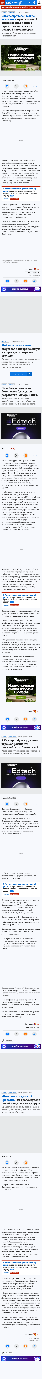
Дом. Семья (5, 341)
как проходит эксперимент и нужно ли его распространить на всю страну (20, 192)
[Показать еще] (35, 86)
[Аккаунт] (39, 2)
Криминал (9, 1040)
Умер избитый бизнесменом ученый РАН (15, 7)
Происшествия (12, 736)
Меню (2, 2)
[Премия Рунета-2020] (20, 3)
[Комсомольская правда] (12, 2)
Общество (11, 12)
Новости (33, 7)
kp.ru (38, 269)
